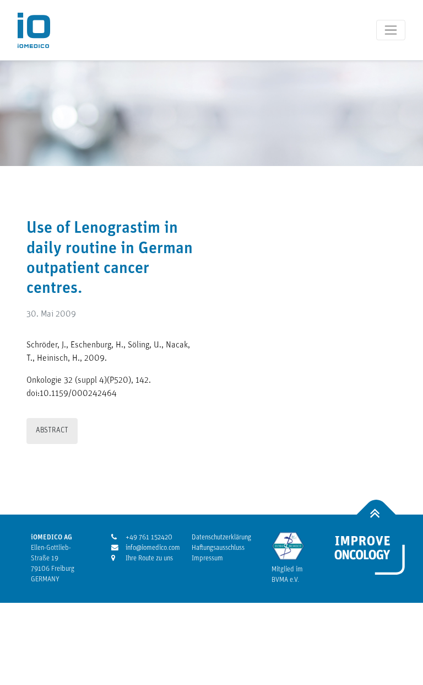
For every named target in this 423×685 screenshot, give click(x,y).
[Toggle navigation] (390, 30)
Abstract (52, 430)
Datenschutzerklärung (221, 537)
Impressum (207, 558)
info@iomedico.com (144, 548)
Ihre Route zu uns (144, 558)
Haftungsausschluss (218, 548)
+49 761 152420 (144, 537)
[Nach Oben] (376, 514)
